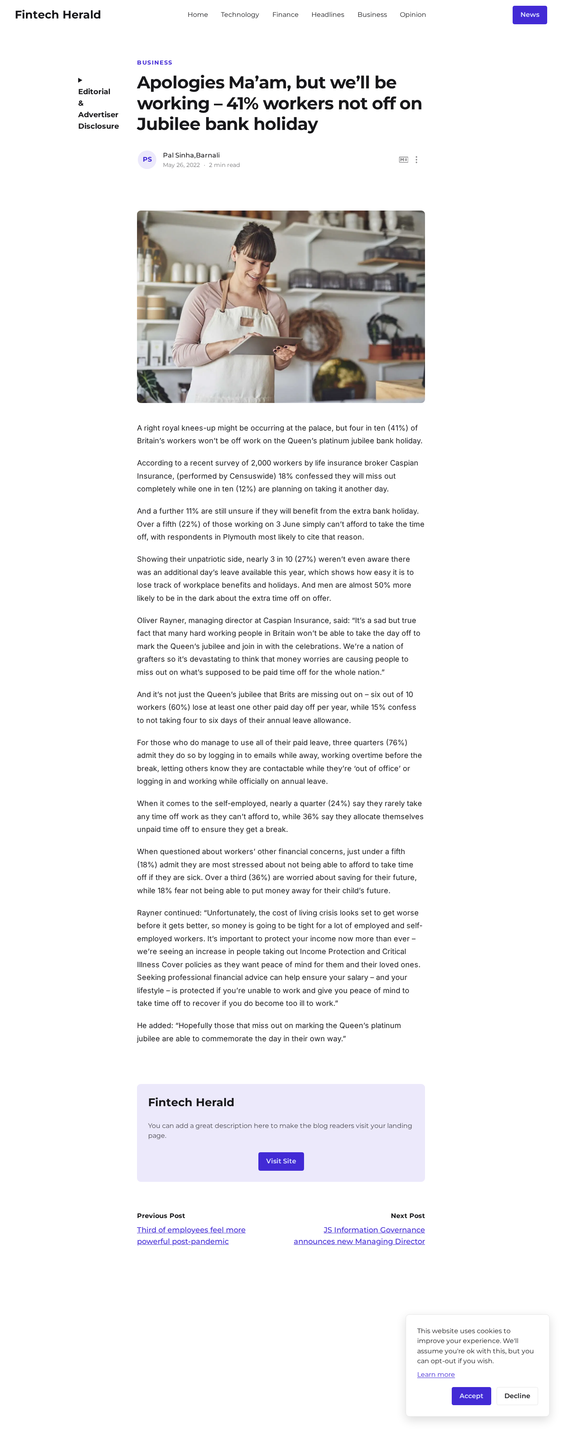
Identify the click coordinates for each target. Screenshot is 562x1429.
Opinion (413, 15)
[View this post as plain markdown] (403, 159)
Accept (471, 1396)
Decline (517, 1396)
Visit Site (281, 1161)
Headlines (327, 15)
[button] (416, 159)
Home (198, 15)
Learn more (436, 1374)
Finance (285, 15)
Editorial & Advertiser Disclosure (96, 109)
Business (372, 15)
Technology (240, 15)
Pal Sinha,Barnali (191, 155)
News (529, 15)
